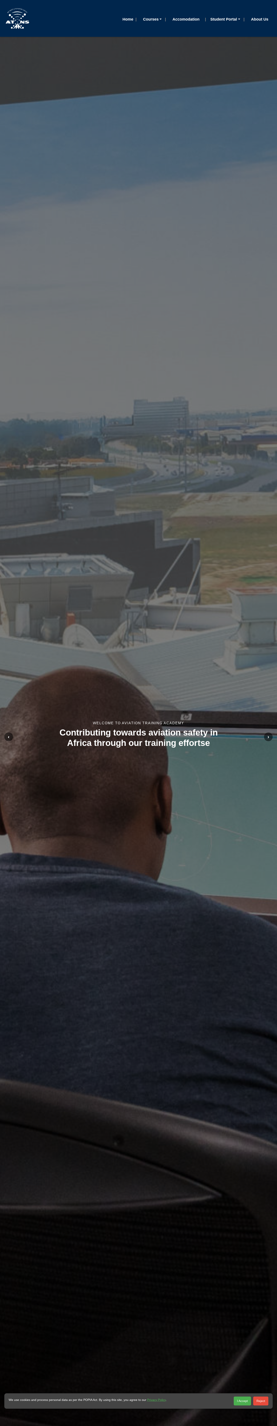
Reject (260, 1401)
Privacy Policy (156, 1400)
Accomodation (186, 19)
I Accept (242, 1401)
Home (127, 19)
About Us (259, 19)
